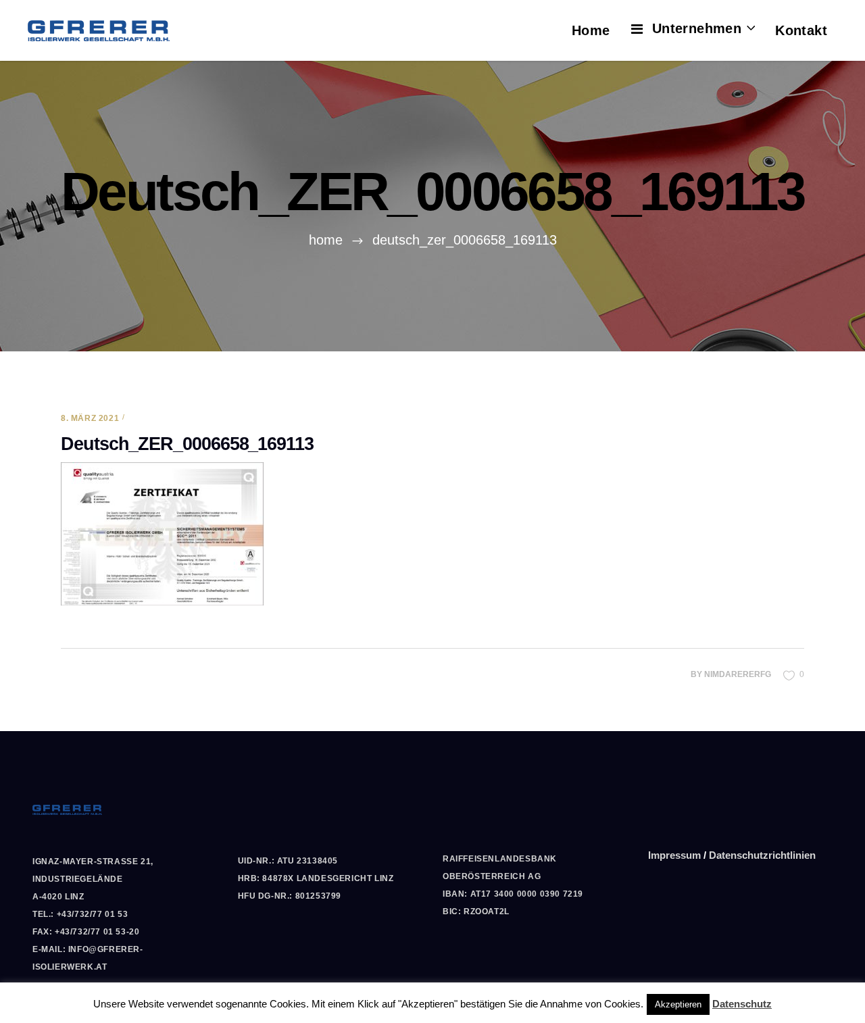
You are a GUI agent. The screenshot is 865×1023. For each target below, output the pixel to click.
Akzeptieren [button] (678, 1004)
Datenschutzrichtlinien (762, 855)
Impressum (674, 855)
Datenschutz (742, 1003)
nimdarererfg (737, 674)
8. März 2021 (90, 418)
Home (326, 239)
